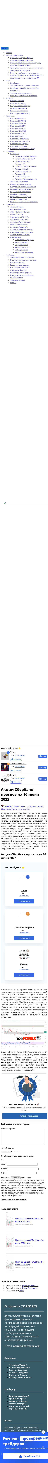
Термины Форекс (17, 280)
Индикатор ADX (22, 242)
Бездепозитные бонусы (20, 106)
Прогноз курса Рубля (19, 139)
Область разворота (18, 199)
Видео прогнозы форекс (20, 273)
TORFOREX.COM (11, 806)
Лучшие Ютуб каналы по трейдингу (25, 63)
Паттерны (14, 154)
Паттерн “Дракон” (22, 161)
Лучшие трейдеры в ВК (20, 65)
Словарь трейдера (18, 1401)
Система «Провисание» (20, 222)
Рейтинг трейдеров (14, 55)
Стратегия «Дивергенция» (21, 232)
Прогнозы (10, 116)
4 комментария (27, 1224)
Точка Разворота (18, 763)
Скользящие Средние (24, 240)
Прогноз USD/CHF (18, 123)
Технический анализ (19, 182)
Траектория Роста (30, 1285)
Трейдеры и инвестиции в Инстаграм (26, 68)
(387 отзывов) (24, 896)
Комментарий (8, 1128)
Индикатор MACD (22, 247)
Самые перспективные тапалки (23, 96)
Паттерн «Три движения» (26, 179)
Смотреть (25, 901)
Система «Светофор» (19, 219)
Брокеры (9, 98)
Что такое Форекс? (18, 1365)
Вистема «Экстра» (18, 209)
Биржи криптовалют (19, 111)
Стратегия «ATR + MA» (19, 217)
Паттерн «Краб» (22, 169)
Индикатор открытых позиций (23, 260)
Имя (3, 1164)
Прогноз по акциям (18, 146)
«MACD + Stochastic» (19, 225)
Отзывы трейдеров (18, 108)
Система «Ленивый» (19, 227)
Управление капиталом (20, 192)
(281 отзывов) (24, 932)
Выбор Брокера (17, 101)
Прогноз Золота (17, 136)
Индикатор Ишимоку (24, 252)
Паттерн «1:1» (20, 164)
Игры (8, 80)
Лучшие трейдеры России (21, 60)
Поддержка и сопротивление (23, 187)
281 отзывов (19, 767)
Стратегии (10, 204)
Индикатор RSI (21, 245)
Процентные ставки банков (22, 275)
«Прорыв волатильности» (21, 230)
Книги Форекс (16, 278)
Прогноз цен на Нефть (20, 141)
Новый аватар (7, 1148)
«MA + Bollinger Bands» (20, 212)
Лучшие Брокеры (17, 103)
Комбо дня (14, 83)
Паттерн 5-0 (20, 174)
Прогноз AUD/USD (18, 134)
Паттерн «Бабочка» (23, 171)
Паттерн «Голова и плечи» (26, 156)
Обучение (10, 151)
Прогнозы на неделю (19, 144)
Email (4, 1168)
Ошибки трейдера (18, 194)
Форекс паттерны (17, 1403)
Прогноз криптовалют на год (22, 149)
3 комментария (27, 1246)
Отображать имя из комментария (17, 1156)
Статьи (13, 283)
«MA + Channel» (16, 214)
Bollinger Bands (21, 250)
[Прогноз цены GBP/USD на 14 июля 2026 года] (10, 1243)
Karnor (13, 775)
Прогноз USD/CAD (18, 129)
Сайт (3, 1173)
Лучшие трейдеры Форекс (21, 58)
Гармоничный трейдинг (20, 197)
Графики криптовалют (19, 265)
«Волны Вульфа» (17, 207)
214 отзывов (19, 778)
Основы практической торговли (24, 202)
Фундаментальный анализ (21, 189)
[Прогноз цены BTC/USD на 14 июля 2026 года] (10, 1264)
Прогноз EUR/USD (18, 118)
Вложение (6, 1177)
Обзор (43, 756)
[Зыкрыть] (43, 1432)
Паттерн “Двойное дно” (25, 159)
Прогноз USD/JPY (17, 126)
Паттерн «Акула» (22, 177)
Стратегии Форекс (18, 270)
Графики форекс (17, 262)
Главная (9, 53)
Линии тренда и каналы (20, 184)
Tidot (12, 752)
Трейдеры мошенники (20, 70)
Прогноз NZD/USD (18, 131)
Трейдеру (10, 255)
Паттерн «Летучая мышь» (26, 166)
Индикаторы (15, 237)
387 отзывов (19, 755)
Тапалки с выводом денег (21, 93)
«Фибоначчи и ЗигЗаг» (20, 235)
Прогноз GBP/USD (18, 121)
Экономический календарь (22, 257)
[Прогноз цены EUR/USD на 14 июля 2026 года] (10, 1221)
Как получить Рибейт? (19, 113)
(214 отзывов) (24, 969)
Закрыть (5, 48)
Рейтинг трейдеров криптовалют (24, 73)
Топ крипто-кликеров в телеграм (24, 86)
